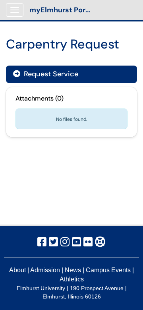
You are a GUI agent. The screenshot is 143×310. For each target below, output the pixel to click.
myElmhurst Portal (62, 10)
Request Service (50, 74)
